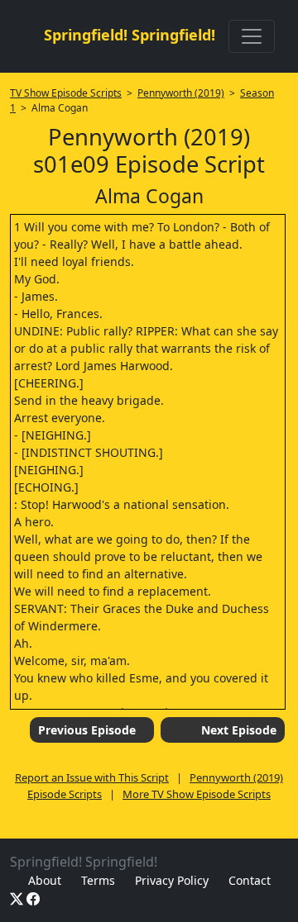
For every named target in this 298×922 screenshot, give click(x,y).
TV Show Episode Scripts (66, 93)
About (44, 880)
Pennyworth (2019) (180, 93)
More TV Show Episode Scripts (197, 794)
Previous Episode (87, 730)
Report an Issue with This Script (92, 777)
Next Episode (238, 730)
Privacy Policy (172, 880)
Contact (249, 880)
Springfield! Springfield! (129, 35)
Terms (98, 880)
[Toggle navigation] (251, 36)
